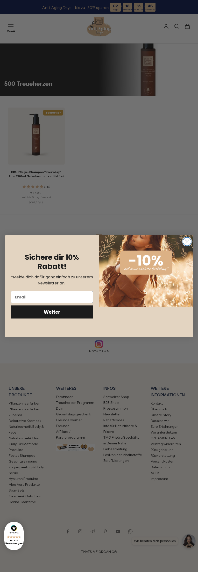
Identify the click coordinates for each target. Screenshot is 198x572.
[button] (14, 536)
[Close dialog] (187, 241)
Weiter (52, 312)
